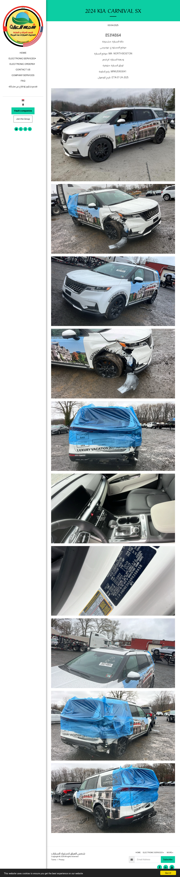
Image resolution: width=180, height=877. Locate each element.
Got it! (168, 872)
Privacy (61, 860)
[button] (23, 58)
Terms (53, 860)
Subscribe (167, 859)
